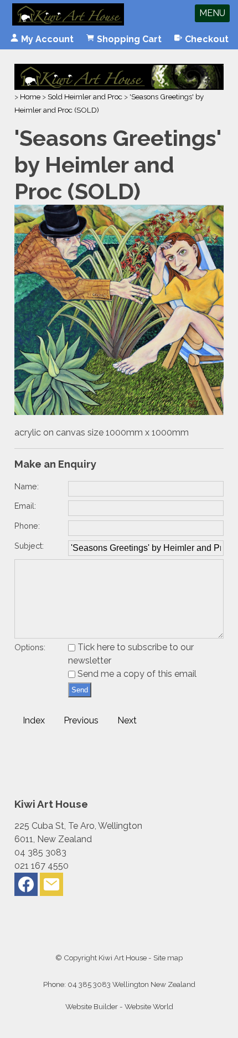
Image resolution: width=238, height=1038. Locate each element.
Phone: (27, 525)
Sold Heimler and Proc (85, 96)
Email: (25, 505)
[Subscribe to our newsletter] (51, 887)
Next (127, 720)
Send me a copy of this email (135, 674)
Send (79, 690)
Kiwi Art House (123, 957)
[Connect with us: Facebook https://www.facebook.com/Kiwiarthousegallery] (26, 887)
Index (34, 720)
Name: (26, 486)
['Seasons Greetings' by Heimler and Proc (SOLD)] (119, 412)
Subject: (29, 545)
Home (30, 96)
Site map (168, 957)
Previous (81, 720)
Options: (29, 647)
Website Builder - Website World (119, 1006)
